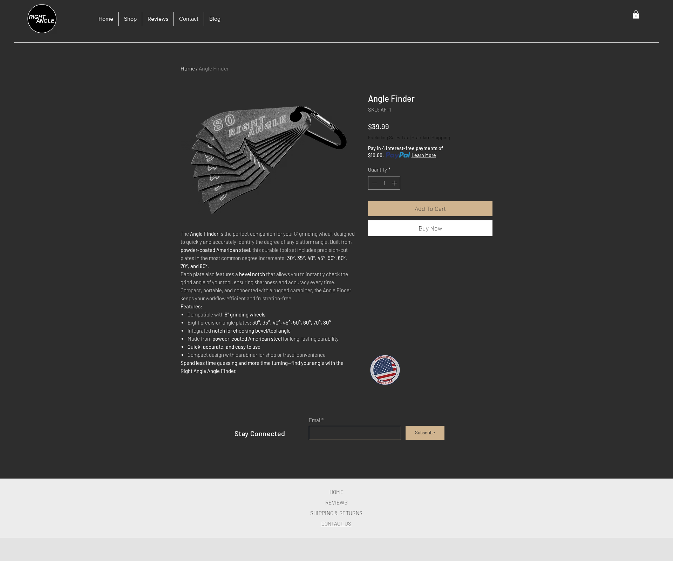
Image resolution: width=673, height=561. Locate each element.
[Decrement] (374, 182)
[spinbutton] (384, 182)
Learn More (424, 155)
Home (188, 68)
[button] (635, 14)
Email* (316, 420)
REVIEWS (336, 502)
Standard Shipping (431, 137)
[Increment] (395, 182)
